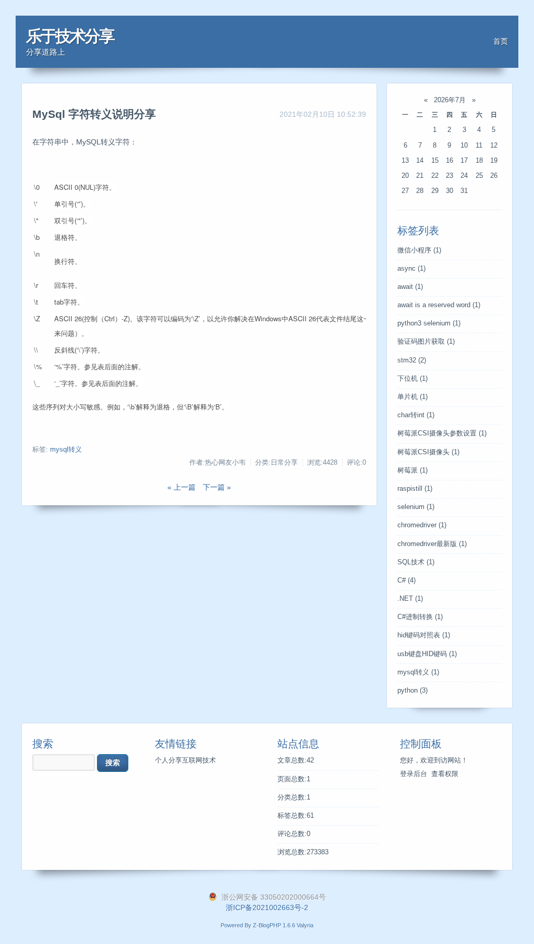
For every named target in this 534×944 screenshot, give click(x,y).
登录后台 (413, 774)
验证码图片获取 (426, 341)
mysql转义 (66, 449)
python (412, 690)
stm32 (411, 360)
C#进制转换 (420, 617)
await (410, 287)
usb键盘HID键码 (427, 654)
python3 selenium (428, 323)
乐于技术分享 (70, 36)
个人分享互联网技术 (185, 760)
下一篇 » (217, 487)
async (411, 268)
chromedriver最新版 (432, 544)
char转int (415, 415)
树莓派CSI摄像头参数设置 (442, 433)
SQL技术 (415, 562)
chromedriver (421, 525)
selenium (415, 507)
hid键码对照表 (423, 635)
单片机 (412, 397)
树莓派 (412, 470)
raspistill (414, 488)
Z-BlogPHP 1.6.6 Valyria (283, 925)
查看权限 (444, 774)
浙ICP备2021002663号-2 (267, 907)
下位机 (412, 378)
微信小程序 (419, 250)
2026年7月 (450, 100)
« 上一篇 (181, 487)
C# (406, 580)
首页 (500, 41)
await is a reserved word (438, 305)
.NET (410, 598)
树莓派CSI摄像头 (428, 452)
